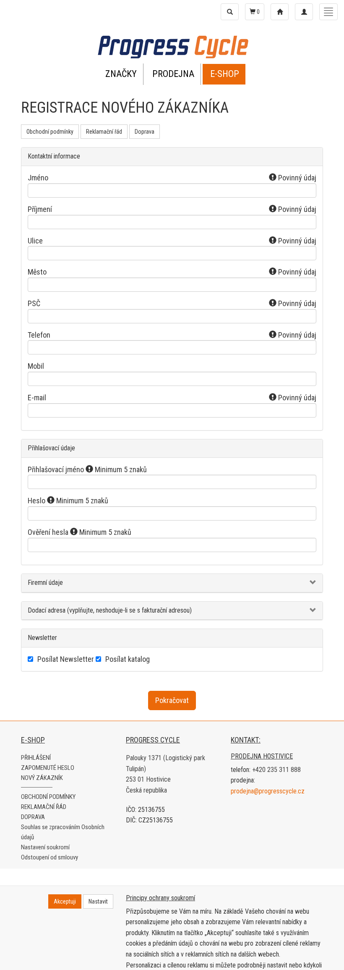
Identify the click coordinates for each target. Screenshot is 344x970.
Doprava (144, 131)
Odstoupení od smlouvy (49, 857)
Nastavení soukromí (45, 847)
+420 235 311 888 (276, 770)
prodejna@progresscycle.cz (268, 791)
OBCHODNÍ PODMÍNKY (48, 797)
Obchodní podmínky (49, 131)
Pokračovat (172, 700)
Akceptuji (65, 901)
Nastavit (98, 901)
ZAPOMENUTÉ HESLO (47, 768)
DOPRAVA (33, 817)
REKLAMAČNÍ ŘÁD (43, 807)
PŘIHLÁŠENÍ (36, 757)
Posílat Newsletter (65, 659)
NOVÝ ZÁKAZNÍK (42, 778)
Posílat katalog (127, 659)
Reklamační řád (104, 131)
